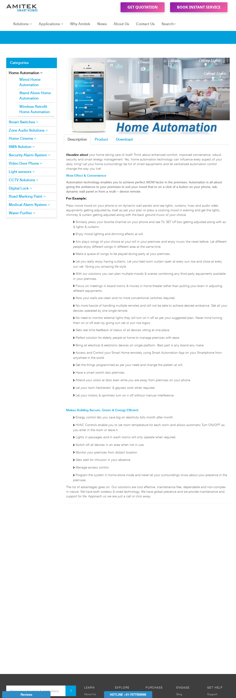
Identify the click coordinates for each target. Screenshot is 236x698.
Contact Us (145, 24)
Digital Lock (19, 188)
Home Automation (24, 73)
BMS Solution (20, 147)
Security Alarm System (28, 155)
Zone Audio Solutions (27, 130)
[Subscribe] (70, 691)
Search (168, 24)
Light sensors (20, 171)
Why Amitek (80, 24)
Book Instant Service (199, 7)
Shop (149, 694)
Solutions (21, 24)
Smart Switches (22, 122)
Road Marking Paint (26, 196)
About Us (121, 24)
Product (101, 139)
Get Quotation (142, 7)
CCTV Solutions (22, 180)
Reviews (26, 694)
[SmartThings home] (23, 7)
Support (212, 694)
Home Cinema (21, 138)
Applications (50, 24)
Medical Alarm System (28, 204)
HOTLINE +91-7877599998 (128, 694)
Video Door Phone (24, 163)
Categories (19, 62)
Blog (179, 694)
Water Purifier (21, 213)
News (102, 24)
